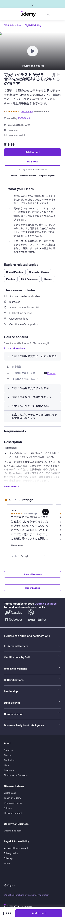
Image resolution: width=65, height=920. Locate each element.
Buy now (32, 161)
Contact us (9, 760)
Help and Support (13, 812)
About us (8, 749)
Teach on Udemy (12, 797)
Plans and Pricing (13, 803)
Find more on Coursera (16, 775)
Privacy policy (11, 853)
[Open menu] (6, 14)
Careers (8, 755)
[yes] (21, 556)
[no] (27, 556)
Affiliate (8, 807)
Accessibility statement (16, 848)
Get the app (10, 792)
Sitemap (8, 858)
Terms (7, 863)
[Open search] (48, 14)
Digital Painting (33, 25)
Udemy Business (46, 603)
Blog (6, 765)
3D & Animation (12, 25)
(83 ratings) (27, 111)
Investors (9, 770)
